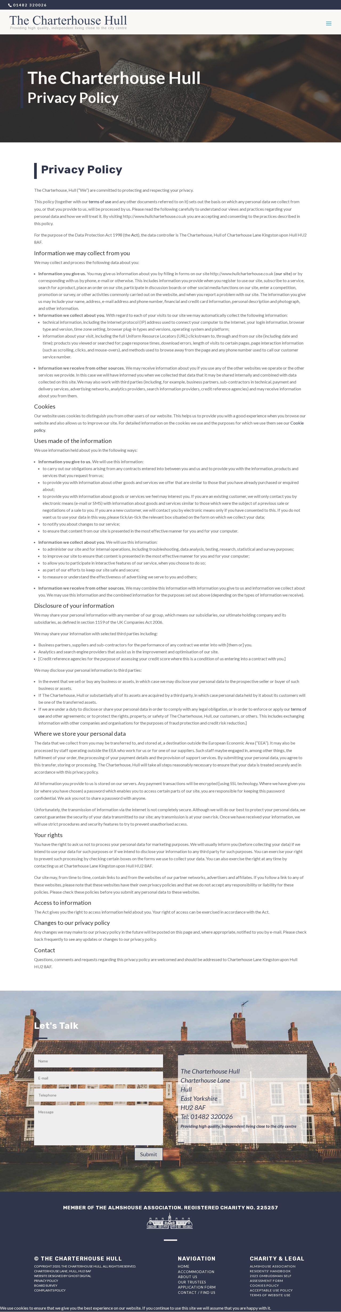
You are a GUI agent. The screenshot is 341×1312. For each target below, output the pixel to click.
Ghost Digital (79, 1276)
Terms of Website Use (270, 1295)
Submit (148, 1154)
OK (274, 1307)
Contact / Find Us (197, 1292)
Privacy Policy (46, 1281)
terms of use (100, 201)
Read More (287, 1307)
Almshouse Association (273, 1266)
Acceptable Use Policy (271, 1290)
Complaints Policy (50, 1290)
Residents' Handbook (270, 1271)
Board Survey (45, 1285)
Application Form (197, 1287)
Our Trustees (192, 1282)
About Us (187, 1277)
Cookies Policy (264, 1285)
